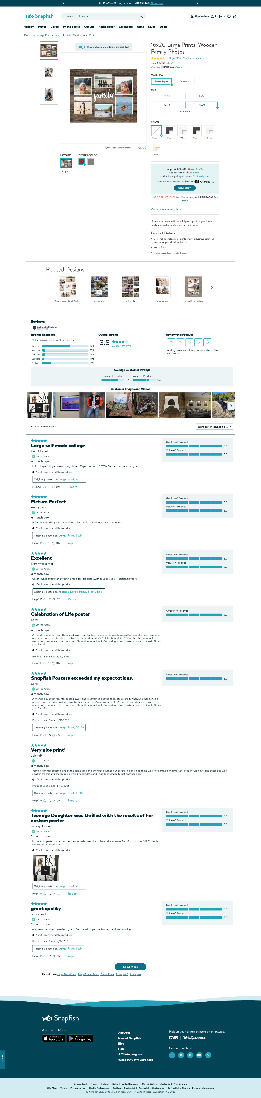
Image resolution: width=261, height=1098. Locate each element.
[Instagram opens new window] (182, 1053)
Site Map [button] (52, 1088)
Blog (121, 1043)
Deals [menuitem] (164, 26)
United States (149, 1084)
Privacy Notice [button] (77, 1088)
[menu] (141, 148)
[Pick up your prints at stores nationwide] (173, 1037)
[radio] (81, 161)
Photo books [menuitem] (71, 26)
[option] (49, 50)
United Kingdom (130, 1084)
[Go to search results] (141, 16)
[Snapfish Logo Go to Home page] (39, 16)
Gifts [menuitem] (140, 26)
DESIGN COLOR (87, 155)
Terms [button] (63, 1088)
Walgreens (204, 176)
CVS (195, 176)
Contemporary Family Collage (67, 301)
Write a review (193, 58)
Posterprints (30, 35)
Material (157, 74)
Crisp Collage (162, 301)
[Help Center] (229, 16)
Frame (155, 121)
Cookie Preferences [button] (99, 1088)
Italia (115, 1084)
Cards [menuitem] (55, 26)
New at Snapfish (129, 1038)
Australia (165, 1084)
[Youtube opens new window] (200, 1053)
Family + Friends (62, 35)
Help (121, 1049)
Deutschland (80, 1084)
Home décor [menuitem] (106, 26)
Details (178, 67)
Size (153, 89)
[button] (106, 147)
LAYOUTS (65, 155)
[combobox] (103, 16)
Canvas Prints (107, 974)
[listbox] (185, 82)
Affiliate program (130, 1054)
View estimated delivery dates (166, 209)
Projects (220, 16)
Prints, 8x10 (122, 974)
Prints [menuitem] (42, 26)
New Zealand (180, 1084)
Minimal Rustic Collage (193, 301)
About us (124, 1032)
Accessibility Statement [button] (151, 1088)
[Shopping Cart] (234, 16)
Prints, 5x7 (135, 974)
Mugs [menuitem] (152, 26)
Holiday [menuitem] (29, 26)
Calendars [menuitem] (126, 26)
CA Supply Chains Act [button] (124, 1088)
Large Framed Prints (88, 974)
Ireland (105, 1084)
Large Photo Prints (66, 974)
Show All (183, 111)
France (94, 1084)
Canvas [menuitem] (89, 26)
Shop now (155, 3)
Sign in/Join (201, 16)
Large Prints (45, 35)
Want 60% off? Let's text (135, 1060)
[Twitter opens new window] (209, 1053)
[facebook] (173, 1053)
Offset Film (130, 301)
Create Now (184, 188)
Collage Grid (99, 301)
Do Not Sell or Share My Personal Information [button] (191, 1088)
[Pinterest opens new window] (191, 1053)
